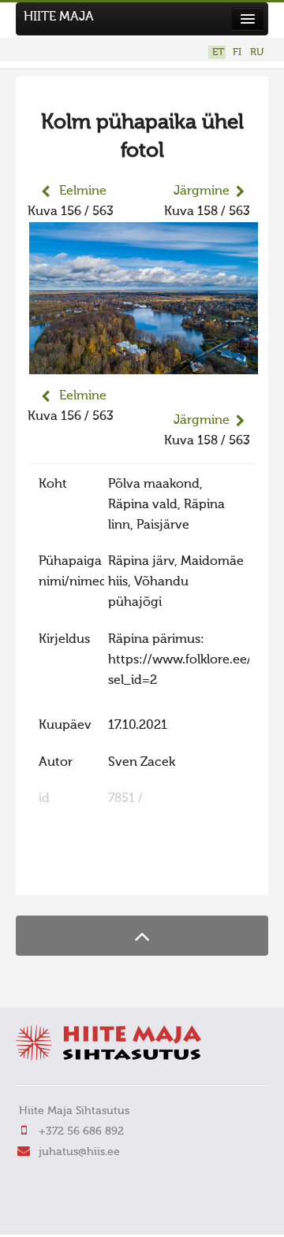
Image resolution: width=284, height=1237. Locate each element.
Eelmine (82, 191)
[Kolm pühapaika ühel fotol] (144, 364)
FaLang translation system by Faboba (83, 873)
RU (256, 52)
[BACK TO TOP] (142, 935)
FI (237, 52)
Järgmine (202, 191)
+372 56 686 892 (81, 1131)
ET (218, 52)
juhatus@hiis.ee (79, 1151)
